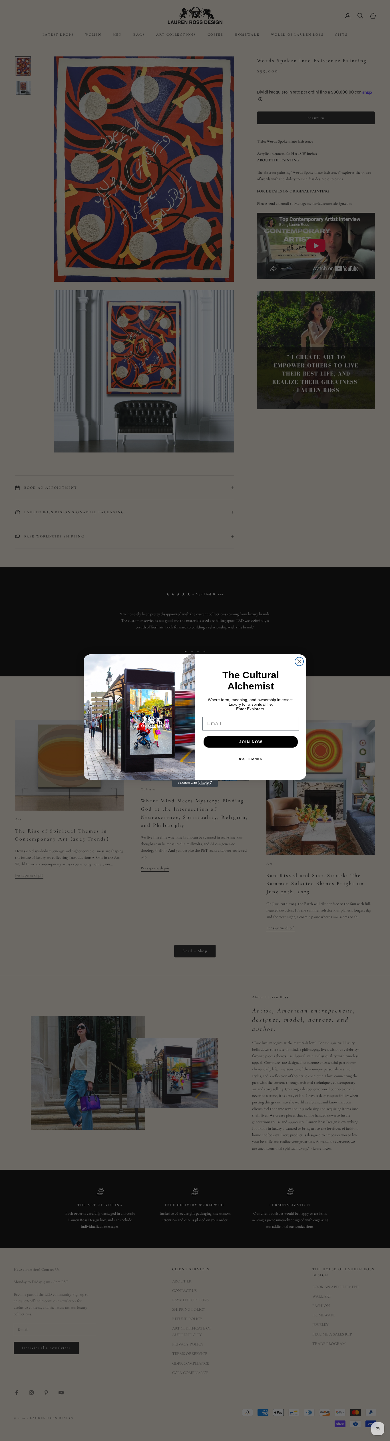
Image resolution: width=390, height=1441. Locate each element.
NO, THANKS (250, 758)
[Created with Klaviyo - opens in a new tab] (195, 783)
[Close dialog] (299, 661)
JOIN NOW (250, 742)
